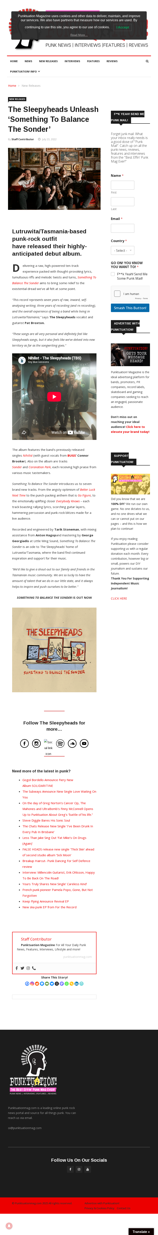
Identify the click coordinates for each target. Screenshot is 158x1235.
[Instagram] (32, 984)
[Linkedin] (76, 984)
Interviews (72, 61)
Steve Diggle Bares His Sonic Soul (46, 820)
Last (114, 209)
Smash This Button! (130, 307)
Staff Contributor (23, 139)
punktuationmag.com (77, 957)
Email (117, 219)
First (114, 192)
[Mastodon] (62, 984)
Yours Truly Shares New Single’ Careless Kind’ (54, 884)
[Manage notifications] (9, 1226)
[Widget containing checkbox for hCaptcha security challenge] (130, 294)
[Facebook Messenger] (42, 984)
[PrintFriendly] (81, 984)
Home (14, 61)
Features (93, 61)
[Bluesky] (52, 984)
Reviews (112, 61)
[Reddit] (37, 984)
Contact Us (123, 1208)
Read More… (79, 35)
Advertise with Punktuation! (102, 1203)
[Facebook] (27, 984)
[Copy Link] (72, 984)
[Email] (47, 984)
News (28, 61)
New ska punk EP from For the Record (49, 907)
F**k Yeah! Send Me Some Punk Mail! (132, 276)
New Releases (48, 61)
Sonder (17, 467)
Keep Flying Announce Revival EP (45, 901)
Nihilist (28, 455)
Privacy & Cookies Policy (99, 1208)
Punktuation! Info (23, 71)
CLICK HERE (119, 598)
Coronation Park (40, 467)
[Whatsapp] (67, 984)
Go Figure (84, 495)
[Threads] (57, 984)
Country (119, 241)
